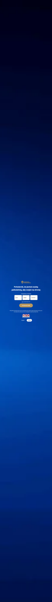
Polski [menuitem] (29, 320)
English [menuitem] (23, 320)
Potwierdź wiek (26, 305)
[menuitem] (23, 320)
